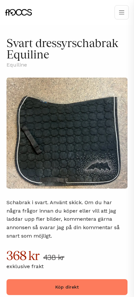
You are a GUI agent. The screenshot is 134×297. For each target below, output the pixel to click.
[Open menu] (121, 12)
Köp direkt (67, 287)
